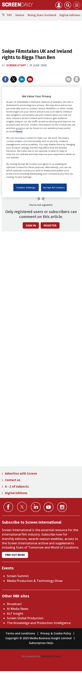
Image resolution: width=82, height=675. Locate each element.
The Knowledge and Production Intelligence (39, 623)
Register (50, 225)
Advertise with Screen (21, 473)
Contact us (12, 480)
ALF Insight (15, 613)
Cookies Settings (26, 187)
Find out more (15, 555)
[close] (80, 71)
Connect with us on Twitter (22, 507)
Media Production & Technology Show (35, 581)
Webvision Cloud (50, 656)
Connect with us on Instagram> (62, 507)
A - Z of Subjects (17, 486)
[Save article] (76, 79)
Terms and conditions (20, 633)
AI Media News (17, 609)
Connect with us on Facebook (8, 507)
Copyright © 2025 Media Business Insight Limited (38, 638)
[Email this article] (30, 79)
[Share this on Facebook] (5, 79)
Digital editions (69, 15)
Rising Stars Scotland (42, 15)
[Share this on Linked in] (21, 79)
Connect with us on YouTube (48, 507)
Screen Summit (18, 576)
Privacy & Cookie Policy (55, 633)
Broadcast (14, 604)
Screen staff (16, 65)
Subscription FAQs (41, 643)
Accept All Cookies (53, 187)
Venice (19, 15)
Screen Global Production (25, 618)
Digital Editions (16, 493)
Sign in (27, 71)
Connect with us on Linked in (36, 507)
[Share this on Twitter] (13, 79)
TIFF (9, 15)
